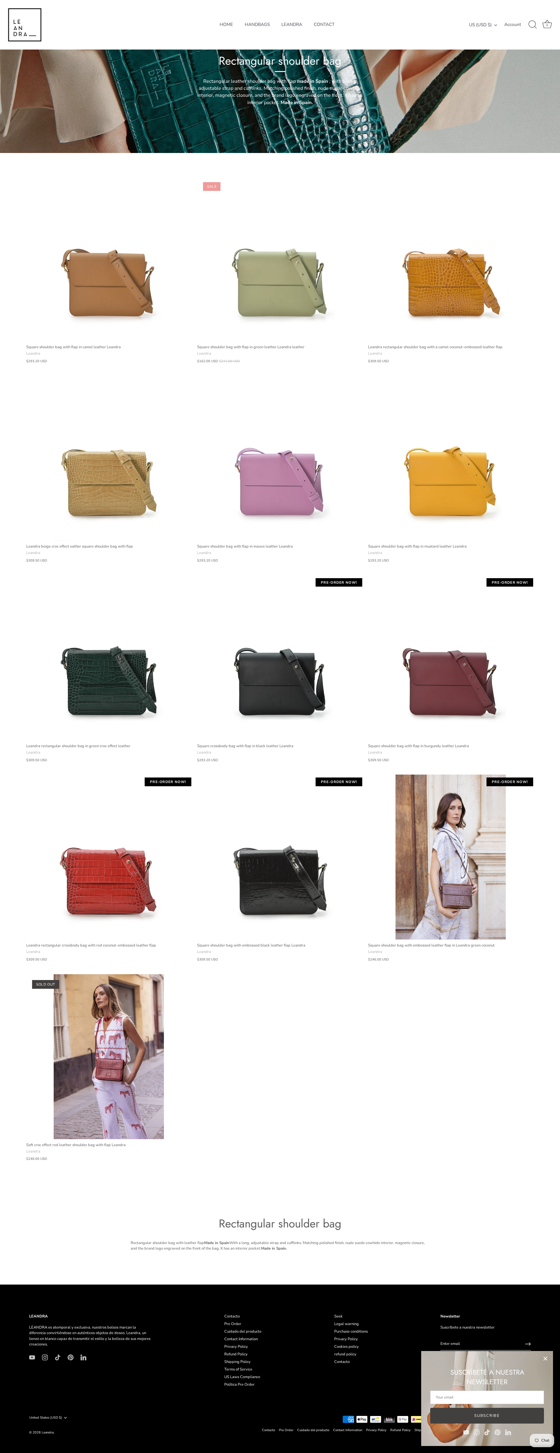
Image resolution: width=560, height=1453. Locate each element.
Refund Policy (236, 1354)
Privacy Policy (236, 1346)
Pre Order (232, 1324)
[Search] (532, 24)
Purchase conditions (351, 1331)
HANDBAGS (257, 24)
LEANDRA (291, 24)
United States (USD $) (45, 1418)
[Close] (545, 1358)
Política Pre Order (239, 1384)
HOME (226, 24)
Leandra (48, 1432)
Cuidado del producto (242, 1331)
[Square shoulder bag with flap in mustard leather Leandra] (450, 458)
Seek (338, 1316)
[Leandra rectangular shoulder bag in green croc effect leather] (108, 657)
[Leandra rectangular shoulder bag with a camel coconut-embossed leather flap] (450, 258)
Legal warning (346, 1324)
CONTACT (324, 24)
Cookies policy (346, 1346)
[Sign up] (528, 1344)
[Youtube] (466, 1432)
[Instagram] (477, 1432)
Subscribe (487, 1415)
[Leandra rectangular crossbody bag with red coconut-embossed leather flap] (108, 857)
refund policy (345, 1354)
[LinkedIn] (508, 1432)
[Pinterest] (498, 1432)
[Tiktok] (487, 1432)
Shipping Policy (237, 1361)
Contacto (232, 1316)
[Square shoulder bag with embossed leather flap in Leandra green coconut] (450, 857)
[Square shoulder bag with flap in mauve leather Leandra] (279, 458)
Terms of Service (238, 1369)
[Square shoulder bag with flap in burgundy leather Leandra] (450, 657)
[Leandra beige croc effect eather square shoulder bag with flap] (108, 458)
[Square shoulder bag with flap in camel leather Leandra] (108, 258)
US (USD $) (480, 25)
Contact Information (241, 1339)
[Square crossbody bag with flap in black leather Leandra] (279, 657)
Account (512, 24)
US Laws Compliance (242, 1377)
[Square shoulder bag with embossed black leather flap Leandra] (279, 857)
